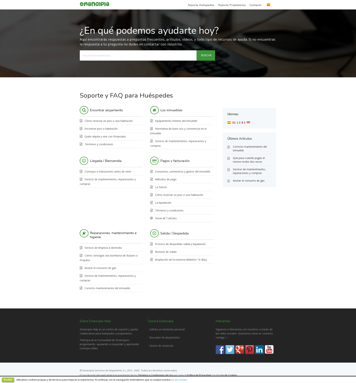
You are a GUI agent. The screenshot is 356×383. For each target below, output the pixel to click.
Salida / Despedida (174, 233)
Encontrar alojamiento (106, 110)
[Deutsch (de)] (248, 122)
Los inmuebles (171, 110)
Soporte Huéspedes (201, 5)
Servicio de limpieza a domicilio (103, 247)
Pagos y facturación (174, 161)
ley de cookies (179, 379)
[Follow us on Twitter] (229, 349)
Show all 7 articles (166, 218)
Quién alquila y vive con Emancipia (105, 136)
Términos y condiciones (99, 144)
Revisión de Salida (166, 252)
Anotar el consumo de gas (100, 268)
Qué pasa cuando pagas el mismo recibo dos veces (249, 159)
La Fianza (161, 187)
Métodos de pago (166, 179)
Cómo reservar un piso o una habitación (109, 121)
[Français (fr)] (243, 122)
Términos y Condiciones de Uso (155, 375)
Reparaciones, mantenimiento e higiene (113, 235)
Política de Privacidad (199, 375)
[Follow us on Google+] (239, 349)
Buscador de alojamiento (164, 337)
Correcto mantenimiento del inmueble (107, 288)
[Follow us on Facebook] (220, 349)
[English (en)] (233, 122)
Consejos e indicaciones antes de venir (108, 171)
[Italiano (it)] (238, 122)
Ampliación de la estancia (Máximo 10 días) (181, 259)
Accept (8, 379)
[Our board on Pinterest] (249, 349)
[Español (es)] (229, 122)
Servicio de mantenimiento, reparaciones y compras (249, 171)
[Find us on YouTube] (269, 349)
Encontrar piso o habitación (101, 128)
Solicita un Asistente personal (167, 329)
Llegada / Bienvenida (105, 161)
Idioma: (269, 5)
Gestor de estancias (161, 345)
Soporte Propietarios (232, 5)
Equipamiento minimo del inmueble (176, 121)
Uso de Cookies (228, 375)
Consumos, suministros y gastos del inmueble (182, 171)
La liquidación (163, 202)
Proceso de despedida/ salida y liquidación (180, 244)
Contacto (256, 5)
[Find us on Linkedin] (259, 349)
